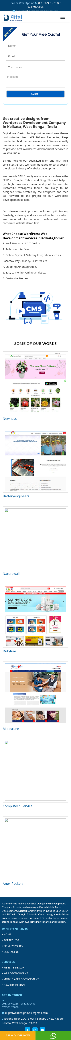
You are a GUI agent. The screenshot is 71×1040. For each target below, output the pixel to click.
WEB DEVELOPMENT (15, 973)
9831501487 (28, 1003)
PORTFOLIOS (11, 940)
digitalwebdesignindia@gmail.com (37, 11)
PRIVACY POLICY (13, 946)
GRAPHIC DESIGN (14, 985)
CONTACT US (11, 952)
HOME (7, 934)
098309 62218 (48, 3)
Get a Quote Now (18, 1035)
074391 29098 (10, 1007)
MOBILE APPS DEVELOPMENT (21, 979)
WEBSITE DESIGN (14, 967)
